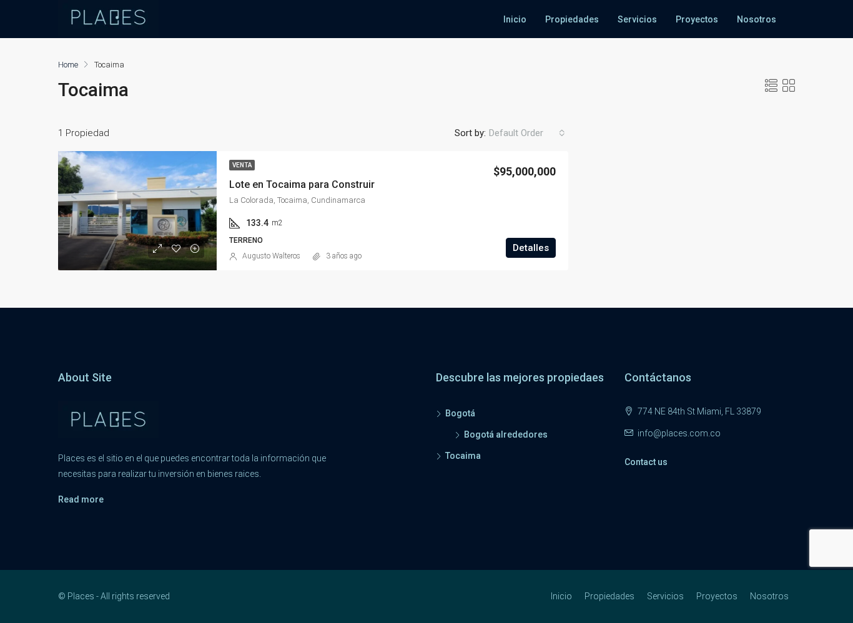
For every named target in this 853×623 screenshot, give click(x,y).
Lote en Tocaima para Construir (302, 184)
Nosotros (756, 19)
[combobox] (527, 133)
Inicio (514, 19)
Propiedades (572, 19)
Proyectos (697, 19)
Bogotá (460, 413)
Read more (81, 499)
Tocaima (463, 456)
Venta (242, 165)
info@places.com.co (679, 433)
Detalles (531, 247)
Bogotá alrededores (506, 434)
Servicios (637, 19)
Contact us (646, 462)
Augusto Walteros (271, 256)
